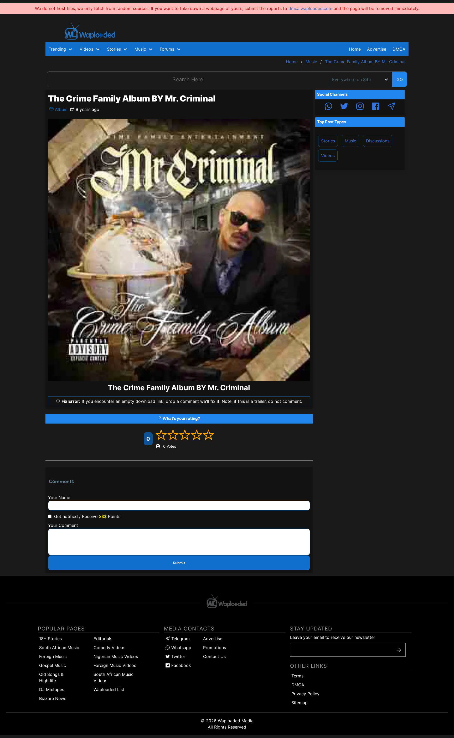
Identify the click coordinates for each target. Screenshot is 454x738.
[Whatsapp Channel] (328, 107)
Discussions (377, 140)
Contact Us (214, 656)
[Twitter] (344, 107)
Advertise (212, 638)
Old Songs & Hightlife (51, 677)
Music (350, 140)
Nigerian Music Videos (116, 656)
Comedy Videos (109, 647)
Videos (328, 155)
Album (61, 109)
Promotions (214, 647)
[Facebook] (375, 107)
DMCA (399, 49)
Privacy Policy (305, 693)
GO (399, 79)
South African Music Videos (113, 677)
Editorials (103, 638)
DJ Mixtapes (51, 689)
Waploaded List (109, 689)
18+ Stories (50, 638)
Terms (297, 675)
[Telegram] (391, 107)
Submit (179, 563)
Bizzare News (52, 698)
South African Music (59, 647)
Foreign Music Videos (115, 665)
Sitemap (299, 702)
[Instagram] (360, 107)
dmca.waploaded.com (310, 8)
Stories (328, 140)
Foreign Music (53, 656)
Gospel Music (52, 665)
